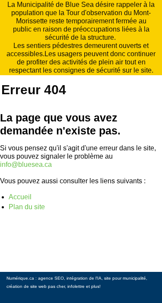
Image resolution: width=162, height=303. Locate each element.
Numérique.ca (20, 278)
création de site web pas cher (35, 286)
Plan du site (27, 207)
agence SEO (51, 278)
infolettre (76, 286)
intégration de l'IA (84, 278)
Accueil (20, 197)
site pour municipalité (125, 278)
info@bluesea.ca (26, 164)
